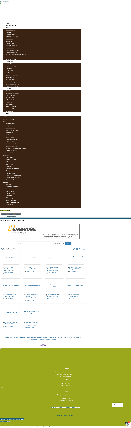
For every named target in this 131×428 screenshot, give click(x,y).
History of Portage (11, 66)
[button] (2, 249)
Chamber (8, 88)
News (7, 113)
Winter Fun (9, 41)
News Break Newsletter (12, 109)
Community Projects (12, 86)
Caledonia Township (11, 52)
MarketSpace (62, 337)
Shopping (8, 32)
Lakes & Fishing (10, 48)
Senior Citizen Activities (13, 84)
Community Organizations (13, 82)
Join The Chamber (50, 339)
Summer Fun (9, 39)
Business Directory (11, 25)
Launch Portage (10, 95)
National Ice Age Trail (12, 45)
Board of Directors (11, 106)
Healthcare (9, 73)
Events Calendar (30, 337)
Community (9, 61)
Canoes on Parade (11, 57)
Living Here (9, 64)
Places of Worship (11, 79)
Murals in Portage (11, 59)
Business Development (12, 75)
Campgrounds (10, 43)
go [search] (68, 243)
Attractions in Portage (12, 36)
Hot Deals (9, 102)
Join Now (8, 91)
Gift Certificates (10, 100)
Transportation (10, 77)
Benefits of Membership (12, 93)
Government (9, 70)
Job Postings (9, 104)
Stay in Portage (10, 30)
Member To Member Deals (50, 337)
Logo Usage (9, 111)
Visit (7, 27)
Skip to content (4, 1)
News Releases (20, 337)
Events (8, 23)
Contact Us (78, 337)
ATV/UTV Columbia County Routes (16, 54)
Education (9, 68)
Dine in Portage (10, 34)
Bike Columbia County (12, 50)
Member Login (10, 97)
